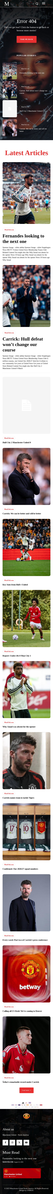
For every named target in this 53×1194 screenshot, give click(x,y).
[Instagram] (12, 1142)
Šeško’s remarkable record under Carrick (21, 1082)
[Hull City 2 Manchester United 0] (10, 108)
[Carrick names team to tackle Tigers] (26, 760)
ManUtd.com (25, 69)
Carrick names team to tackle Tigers (18, 798)
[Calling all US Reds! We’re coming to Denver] (26, 973)
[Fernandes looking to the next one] (10, 70)
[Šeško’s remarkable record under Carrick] (26, 1044)
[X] (19, 1142)
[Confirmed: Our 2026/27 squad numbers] (26, 831)
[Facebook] (5, 1142)
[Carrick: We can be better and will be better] (10, 127)
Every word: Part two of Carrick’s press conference (25, 940)
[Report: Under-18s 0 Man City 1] (26, 618)
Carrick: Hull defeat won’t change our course (23, 344)
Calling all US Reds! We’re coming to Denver (22, 1011)
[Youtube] (26, 1142)
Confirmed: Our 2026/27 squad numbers (20, 869)
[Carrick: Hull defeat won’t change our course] (10, 89)
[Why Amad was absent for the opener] (26, 689)
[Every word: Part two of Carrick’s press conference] (26, 902)
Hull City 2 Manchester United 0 (31, 111)
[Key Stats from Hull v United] (26, 547)
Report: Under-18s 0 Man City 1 (17, 656)
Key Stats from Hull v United (15, 585)
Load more (25, 1090)
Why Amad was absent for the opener (19, 727)
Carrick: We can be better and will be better (22, 513)
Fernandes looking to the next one (32, 73)
